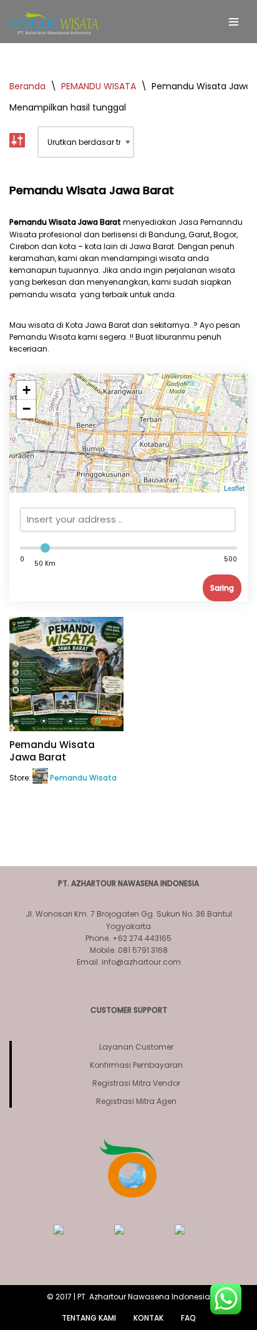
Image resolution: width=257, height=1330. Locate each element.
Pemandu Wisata (83, 777)
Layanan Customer (136, 1047)
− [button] (26, 408)
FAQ (188, 1318)
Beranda (27, 86)
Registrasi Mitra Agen (136, 1101)
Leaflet (234, 488)
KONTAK (148, 1318)
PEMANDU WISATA (98, 86)
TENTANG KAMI (89, 1318)
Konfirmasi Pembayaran (136, 1065)
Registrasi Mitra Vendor (136, 1083)
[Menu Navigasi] (234, 22)
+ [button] (26, 390)
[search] (127, 519)
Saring (222, 588)
